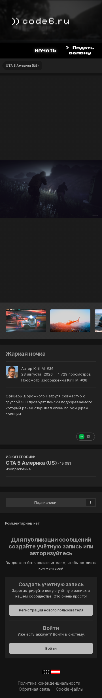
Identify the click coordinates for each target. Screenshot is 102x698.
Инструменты (76, 292)
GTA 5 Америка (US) (31, 463)
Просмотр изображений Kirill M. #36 (54, 380)
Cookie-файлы (69, 689)
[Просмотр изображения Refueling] (26, 320)
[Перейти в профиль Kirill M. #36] (12, 372)
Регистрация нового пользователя (51, 610)
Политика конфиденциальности (49, 683)
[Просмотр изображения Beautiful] (70, 320)
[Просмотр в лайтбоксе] (51, 189)
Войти (51, 648)
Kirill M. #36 (43, 368)
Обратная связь (34, 689)
